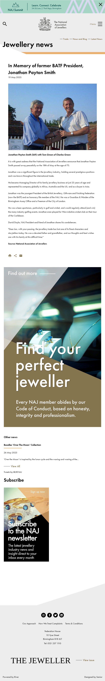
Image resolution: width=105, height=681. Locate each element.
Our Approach (29, 623)
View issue (88, 660)
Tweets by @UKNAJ (13, 471)
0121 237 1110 (54, 643)
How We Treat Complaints (50, 623)
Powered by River (11, 676)
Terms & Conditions (74, 623)
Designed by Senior (93, 676)
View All (15, 466)
